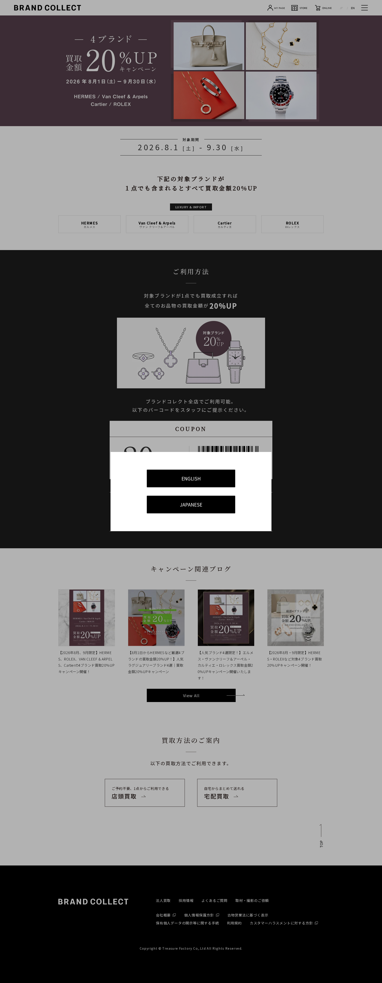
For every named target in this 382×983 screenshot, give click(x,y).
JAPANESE (191, 504)
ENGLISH (191, 478)
